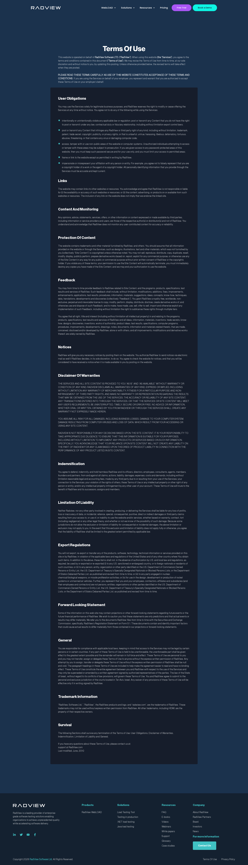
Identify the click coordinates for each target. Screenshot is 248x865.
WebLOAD (107, 7)
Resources (146, 7)
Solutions (126, 7)
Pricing (164, 7)
